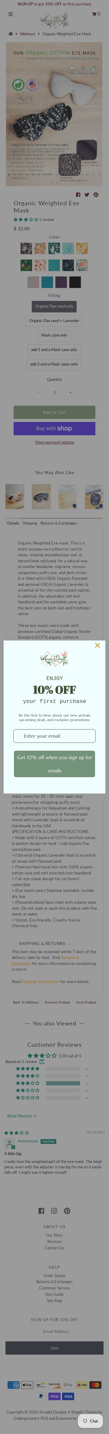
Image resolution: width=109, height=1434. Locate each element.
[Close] (97, 645)
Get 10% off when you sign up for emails (54, 764)
